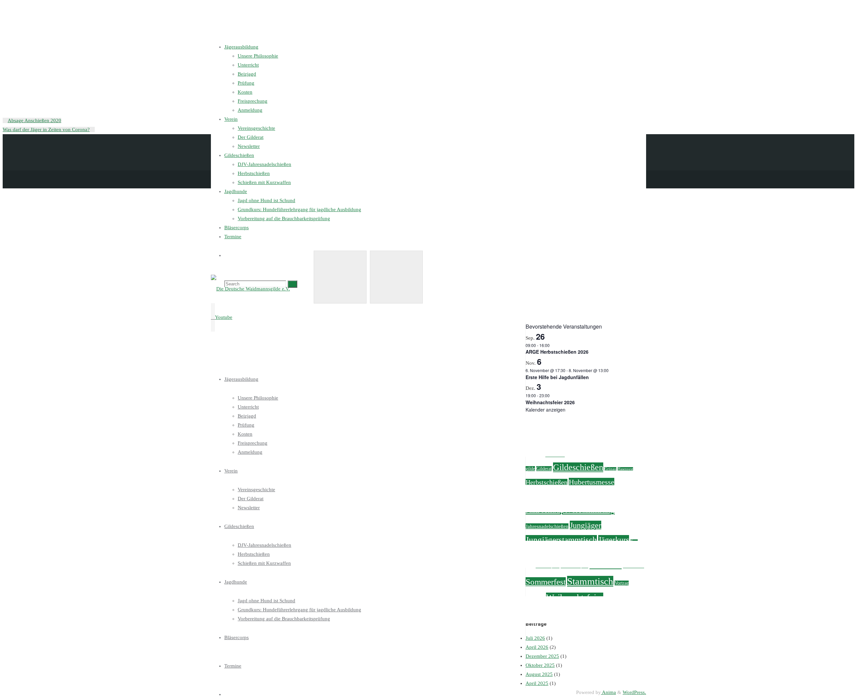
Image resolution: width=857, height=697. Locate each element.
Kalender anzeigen (545, 409)
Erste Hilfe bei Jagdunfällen (557, 377)
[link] (226, 694)
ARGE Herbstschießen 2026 (557, 351)
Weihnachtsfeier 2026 (550, 402)
